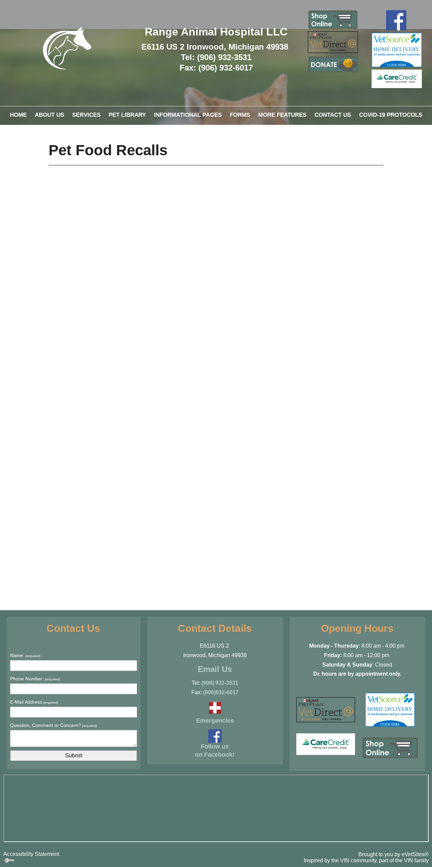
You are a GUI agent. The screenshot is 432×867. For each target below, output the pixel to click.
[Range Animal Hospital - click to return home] (67, 48)
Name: (25, 655)
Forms (240, 115)
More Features (282, 115)
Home (18, 115)
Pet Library (127, 115)
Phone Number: (35, 678)
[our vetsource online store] (397, 49)
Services (86, 115)
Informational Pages (188, 115)
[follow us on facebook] (396, 20)
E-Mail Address (34, 702)
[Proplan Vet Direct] (333, 42)
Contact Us (333, 115)
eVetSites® (415, 854)
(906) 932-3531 (219, 683)
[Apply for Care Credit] (397, 78)
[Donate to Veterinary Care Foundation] (333, 64)
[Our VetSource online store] (390, 709)
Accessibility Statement (31, 854)
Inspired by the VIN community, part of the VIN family (366, 860)
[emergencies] (215, 707)
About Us (49, 115)
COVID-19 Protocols (390, 115)
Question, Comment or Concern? (53, 725)
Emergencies (215, 720)
